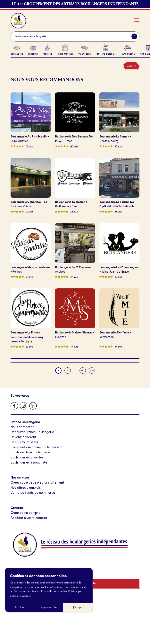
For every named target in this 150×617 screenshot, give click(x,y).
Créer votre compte (25, 513)
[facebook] (14, 406)
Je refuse (19, 607)
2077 (82, 370)
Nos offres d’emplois (26, 487)
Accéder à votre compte (29, 518)
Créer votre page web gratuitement (37, 482)
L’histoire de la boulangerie (30, 452)
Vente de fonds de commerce (33, 493)
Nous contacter (22, 427)
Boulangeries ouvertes (27, 457)
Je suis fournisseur (24, 442)
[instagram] (23, 406)
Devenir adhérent (23, 437)
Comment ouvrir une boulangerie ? (36, 447)
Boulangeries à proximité (29, 462)
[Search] (134, 36)
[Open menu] (137, 20)
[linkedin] (33, 406)
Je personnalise (48, 607)
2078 (92, 370)
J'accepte (78, 607)
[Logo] (18, 20)
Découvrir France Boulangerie (32, 432)
